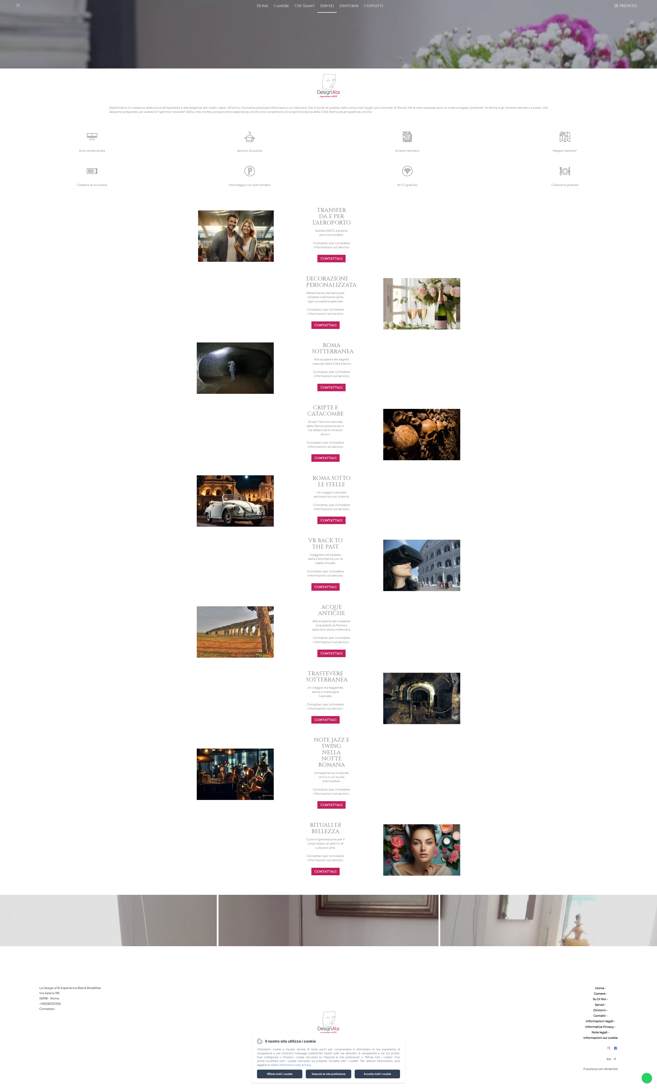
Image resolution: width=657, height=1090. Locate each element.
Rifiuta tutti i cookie (279, 1074)
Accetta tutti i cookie (377, 1074)
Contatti (373, 5)
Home (262, 5)
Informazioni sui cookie (600, 1037)
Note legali (600, 1032)
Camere (281, 5)
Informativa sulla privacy (295, 1065)
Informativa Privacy (599, 1027)
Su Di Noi (599, 999)
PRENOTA (628, 5)
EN (609, 1059)
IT (615, 1059)
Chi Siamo (304, 5)
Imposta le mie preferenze (328, 1074)
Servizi (327, 5)
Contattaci (331, 258)
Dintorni (349, 5)
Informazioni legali (599, 1021)
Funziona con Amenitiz (600, 1069)
